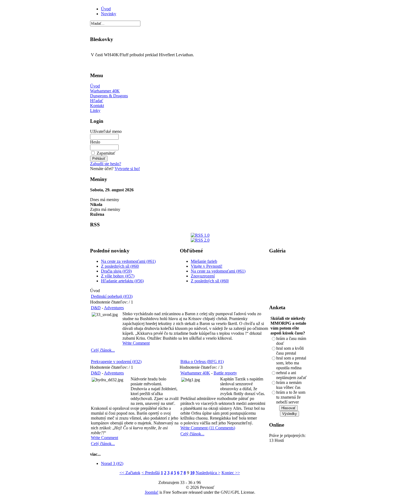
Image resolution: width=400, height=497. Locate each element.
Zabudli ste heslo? (105, 163)
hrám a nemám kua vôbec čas (288, 385)
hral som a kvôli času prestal (290, 350)
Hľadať (96, 100)
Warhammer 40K (105, 91)
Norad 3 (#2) (112, 463)
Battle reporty (225, 373)
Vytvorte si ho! (127, 168)
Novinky (108, 13)
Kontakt (97, 105)
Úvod (106, 9)
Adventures (114, 307)
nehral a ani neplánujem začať (291, 375)
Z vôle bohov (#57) (117, 276)
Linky (95, 110)
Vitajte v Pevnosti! (206, 266)
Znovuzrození (203, 276)
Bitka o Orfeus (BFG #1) (202, 361)
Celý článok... (103, 350)
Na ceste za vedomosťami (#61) (128, 261)
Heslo (95, 142)
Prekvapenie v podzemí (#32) (116, 361)
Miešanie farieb (204, 261)
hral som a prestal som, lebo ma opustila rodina (291, 363)
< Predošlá (150, 472)
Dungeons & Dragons (109, 95)
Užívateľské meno (106, 131)
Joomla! (151, 492)
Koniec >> (230, 472)
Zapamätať (106, 153)
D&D (96, 307)
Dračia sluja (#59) (116, 271)
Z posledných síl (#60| (120, 266)
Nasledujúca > (208, 472)
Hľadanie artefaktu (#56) (122, 281)
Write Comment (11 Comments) (207, 428)
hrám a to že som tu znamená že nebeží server (290, 397)
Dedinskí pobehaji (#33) (112, 296)
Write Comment (136, 343)
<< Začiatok (129, 472)
